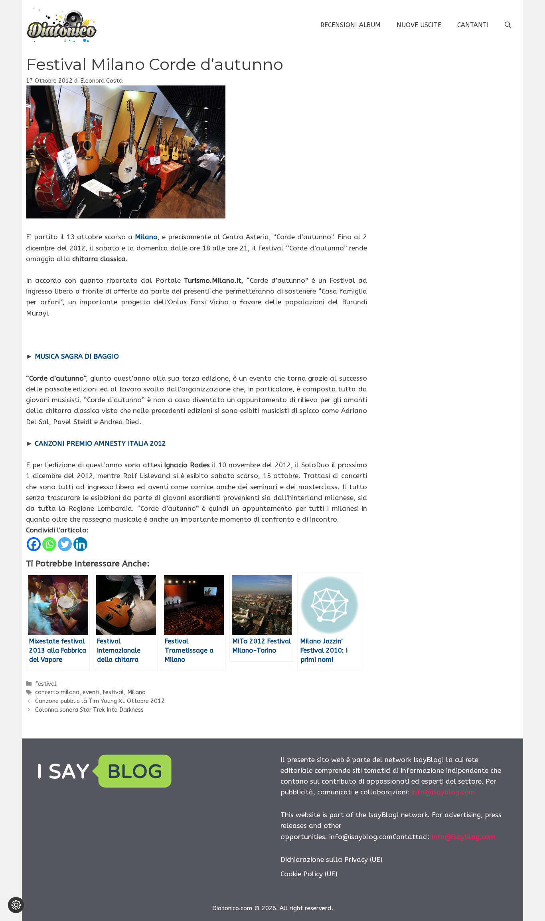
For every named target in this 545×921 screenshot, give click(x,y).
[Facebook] (34, 544)
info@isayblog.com (443, 792)
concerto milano (57, 692)
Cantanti (473, 25)
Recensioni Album (350, 25)
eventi (91, 692)
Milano (136, 692)
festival (46, 684)
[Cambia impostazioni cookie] (16, 905)
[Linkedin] (80, 544)
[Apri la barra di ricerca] (508, 25)
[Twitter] (65, 544)
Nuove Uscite (419, 25)
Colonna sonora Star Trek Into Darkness (89, 710)
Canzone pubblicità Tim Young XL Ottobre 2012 (100, 701)
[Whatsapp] (49, 544)
